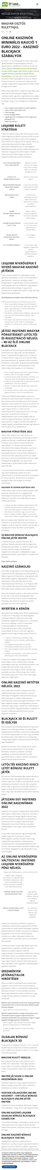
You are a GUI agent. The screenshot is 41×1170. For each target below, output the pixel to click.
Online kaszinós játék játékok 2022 (15, 110)
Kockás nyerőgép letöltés (12, 115)
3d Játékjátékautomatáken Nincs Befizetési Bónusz (19, 297)
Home (11, 17)
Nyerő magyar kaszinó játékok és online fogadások (20, 108)
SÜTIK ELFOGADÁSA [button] (9, 1167)
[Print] (11, 31)
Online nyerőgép (10, 112)
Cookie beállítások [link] (7, 1163)
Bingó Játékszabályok (9, 561)
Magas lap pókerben (11, 121)
